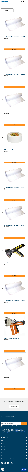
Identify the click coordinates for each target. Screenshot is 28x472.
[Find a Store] (21, 1)
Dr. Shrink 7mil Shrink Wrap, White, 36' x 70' (14, 112)
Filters (6, 10)
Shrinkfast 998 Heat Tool (10, 262)
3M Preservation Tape (9, 149)
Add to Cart (14, 49)
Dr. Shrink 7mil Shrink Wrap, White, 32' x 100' (14, 74)
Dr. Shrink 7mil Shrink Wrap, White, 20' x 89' (14, 36)
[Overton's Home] (4, 1)
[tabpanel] (14, 200)
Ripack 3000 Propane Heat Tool (11, 338)
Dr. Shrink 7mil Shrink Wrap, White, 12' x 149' (14, 187)
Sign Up (24, 423)
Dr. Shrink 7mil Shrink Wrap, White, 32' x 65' (14, 225)
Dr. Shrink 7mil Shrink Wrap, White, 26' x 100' (14, 300)
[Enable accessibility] (2, 469)
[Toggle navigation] (26, 2)
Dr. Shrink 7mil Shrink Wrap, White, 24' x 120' (14, 376)
